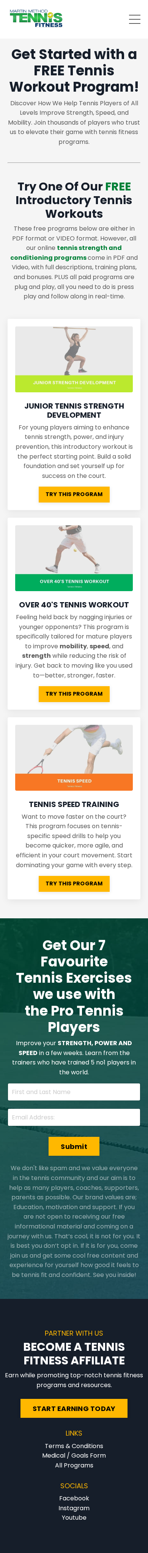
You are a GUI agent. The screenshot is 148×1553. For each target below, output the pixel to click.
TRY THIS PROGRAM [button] (74, 494)
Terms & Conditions (74, 1446)
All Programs (74, 1465)
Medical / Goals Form (74, 1455)
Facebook (74, 1498)
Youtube (74, 1517)
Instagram (74, 1508)
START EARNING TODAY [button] (74, 1408)
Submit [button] (74, 1146)
